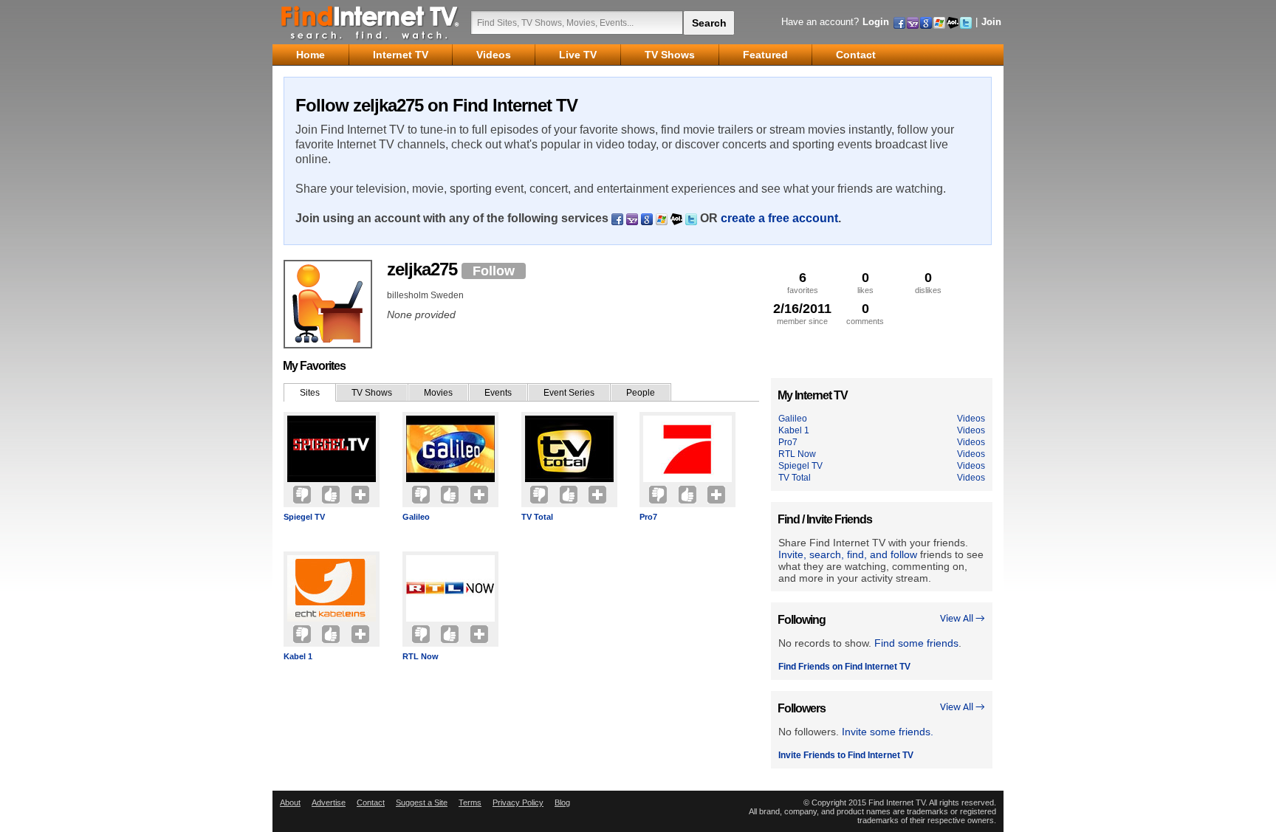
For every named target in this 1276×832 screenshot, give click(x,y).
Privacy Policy (518, 802)
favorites (802, 282)
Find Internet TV (370, 22)
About (290, 802)
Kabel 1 (298, 656)
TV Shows (371, 393)
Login (875, 21)
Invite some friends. (887, 732)
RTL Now (420, 656)
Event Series (568, 393)
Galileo (416, 516)
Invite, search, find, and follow (847, 554)
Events (498, 393)
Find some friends (916, 643)
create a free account (779, 218)
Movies (438, 393)
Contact (371, 802)
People (640, 393)
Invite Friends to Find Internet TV (845, 755)
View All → (962, 619)
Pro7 (648, 516)
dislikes (928, 282)
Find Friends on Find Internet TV (844, 666)
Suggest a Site (421, 802)
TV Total (537, 516)
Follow (494, 271)
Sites (310, 393)
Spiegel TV (304, 516)
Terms (470, 802)
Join (991, 21)
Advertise (329, 802)
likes (865, 282)
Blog (562, 802)
